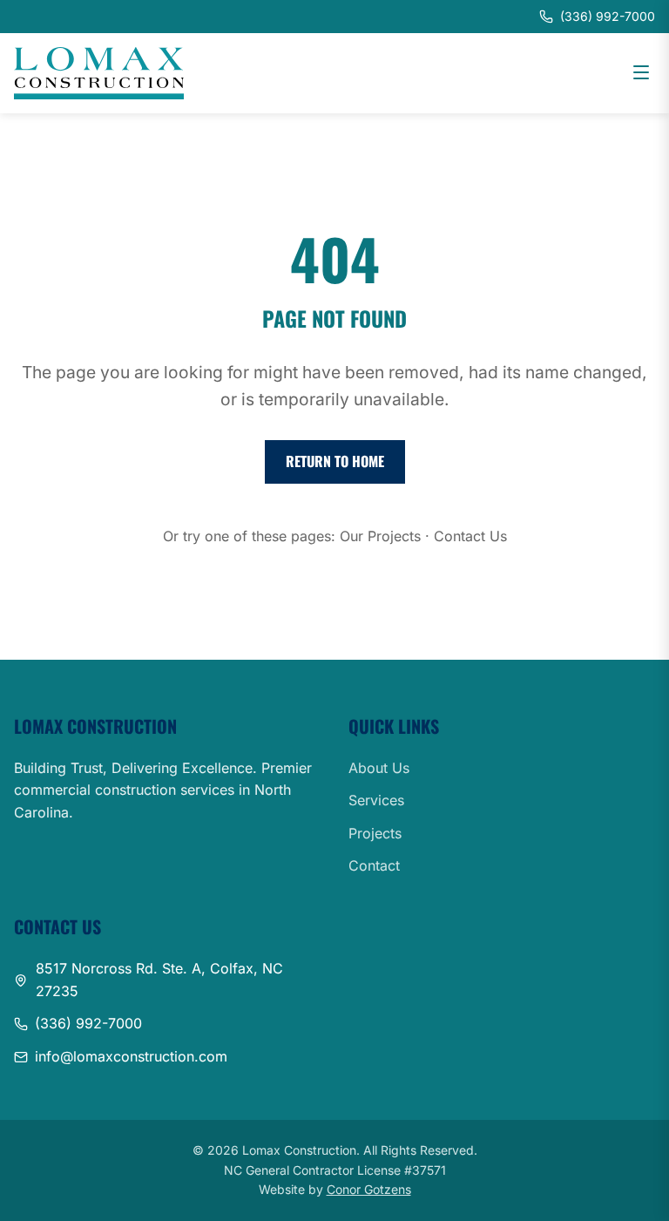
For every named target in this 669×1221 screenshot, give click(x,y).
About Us (378, 768)
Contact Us (470, 536)
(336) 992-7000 (88, 1023)
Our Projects (380, 536)
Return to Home (335, 461)
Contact (374, 865)
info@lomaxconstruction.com (131, 1056)
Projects (375, 833)
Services (376, 800)
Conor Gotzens (369, 1189)
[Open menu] (641, 73)
